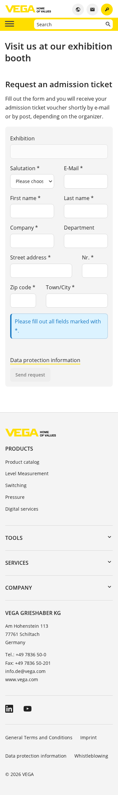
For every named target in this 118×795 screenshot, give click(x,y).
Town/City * (60, 287)
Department (79, 227)
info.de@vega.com (25, 671)
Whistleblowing (91, 756)
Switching (16, 485)
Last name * (79, 198)
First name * (25, 198)
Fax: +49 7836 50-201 (28, 663)
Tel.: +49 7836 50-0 (25, 654)
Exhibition (22, 138)
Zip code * (22, 287)
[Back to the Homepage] (30, 432)
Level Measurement (27, 473)
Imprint (88, 737)
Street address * (30, 257)
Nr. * (88, 257)
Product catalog (22, 462)
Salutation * (25, 168)
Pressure (15, 497)
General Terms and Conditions (38, 737)
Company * (24, 227)
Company (18, 587)
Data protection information (45, 360)
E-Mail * (73, 168)
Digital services (21, 509)
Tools (14, 537)
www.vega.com (21, 679)
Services (17, 562)
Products (19, 448)
